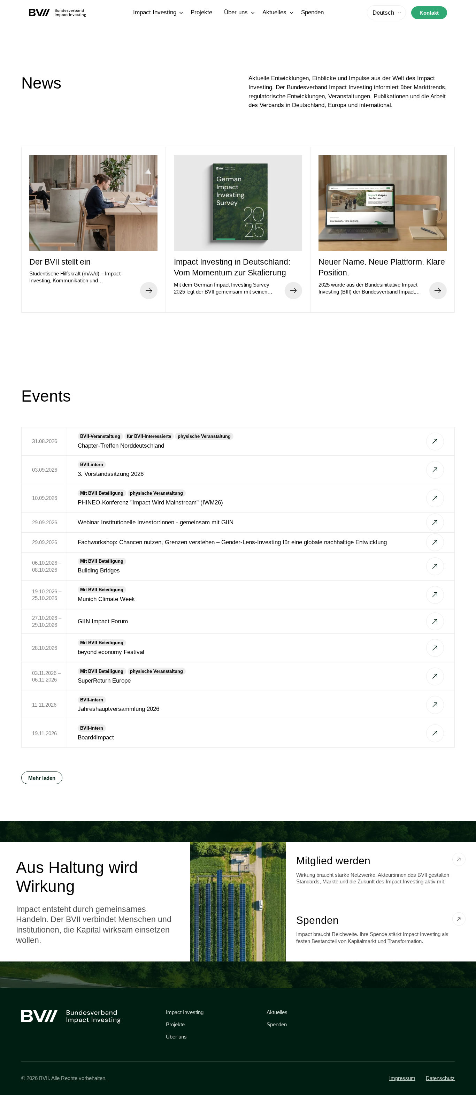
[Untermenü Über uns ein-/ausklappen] (253, 12)
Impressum (402, 1078)
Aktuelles (277, 1012)
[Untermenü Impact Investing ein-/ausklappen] (181, 12)
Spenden (277, 1024)
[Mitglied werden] (459, 859)
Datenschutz (440, 1078)
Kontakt (429, 13)
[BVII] (59, 12)
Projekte (175, 1024)
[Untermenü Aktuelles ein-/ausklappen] (291, 12)
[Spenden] (459, 919)
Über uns (176, 1037)
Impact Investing (185, 1012)
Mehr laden (41, 778)
